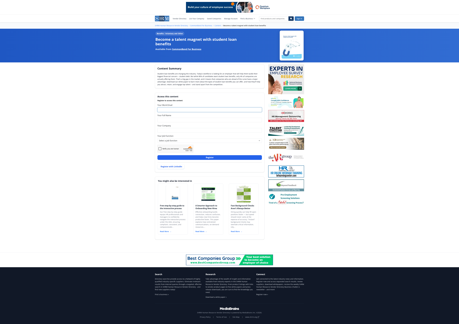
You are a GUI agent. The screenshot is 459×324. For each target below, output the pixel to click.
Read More (164, 231)
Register (210, 157)
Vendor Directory (179, 18)
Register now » (262, 294)
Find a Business (246, 18)
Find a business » (162, 294)
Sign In (299, 18)
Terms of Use (221, 317)
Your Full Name (164, 115)
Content (218, 25)
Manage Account (231, 18)
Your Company (164, 125)
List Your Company (196, 18)
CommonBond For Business (201, 25)
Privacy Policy (205, 317)
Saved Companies (214, 18)
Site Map (236, 317)
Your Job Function (165, 136)
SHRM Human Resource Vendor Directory (171, 25)
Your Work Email (164, 105)
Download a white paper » (216, 297)
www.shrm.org (251, 317)
